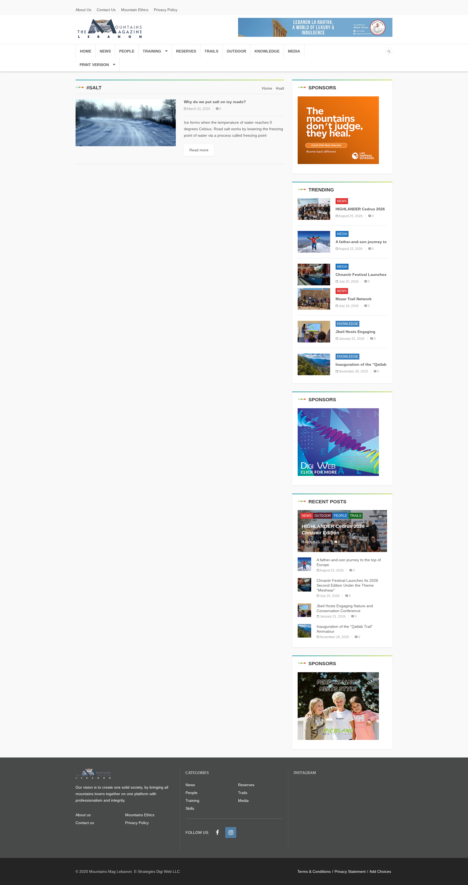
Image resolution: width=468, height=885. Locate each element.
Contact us (85, 823)
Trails (211, 51)
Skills (190, 808)
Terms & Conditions (314, 871)
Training (152, 51)
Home (85, 51)
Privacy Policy (165, 10)
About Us (83, 10)
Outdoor (236, 51)
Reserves (186, 51)
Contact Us (106, 10)
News (105, 51)
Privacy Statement (350, 871)
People (126, 51)
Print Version (94, 65)
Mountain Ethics (134, 10)
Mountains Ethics (139, 815)
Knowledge (267, 51)
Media (294, 51)
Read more (199, 150)
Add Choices (380, 871)
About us (83, 815)
